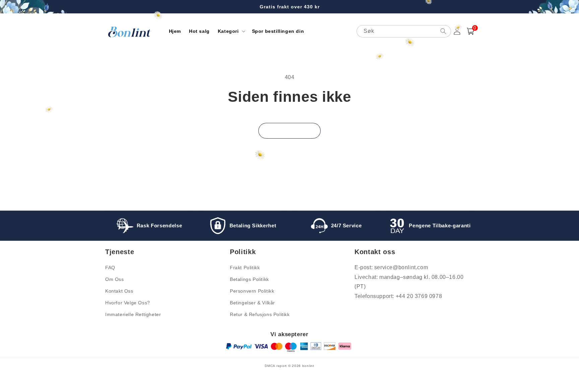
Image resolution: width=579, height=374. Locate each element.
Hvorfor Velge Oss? (127, 302)
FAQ (110, 267)
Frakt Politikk (245, 267)
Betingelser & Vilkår (252, 302)
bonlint (308, 366)
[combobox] (404, 31)
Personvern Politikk (252, 291)
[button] (231, 31)
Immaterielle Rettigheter (133, 314)
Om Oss (114, 279)
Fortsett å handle (289, 131)
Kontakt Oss (119, 291)
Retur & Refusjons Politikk (260, 314)
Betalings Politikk (249, 279)
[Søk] (443, 31)
